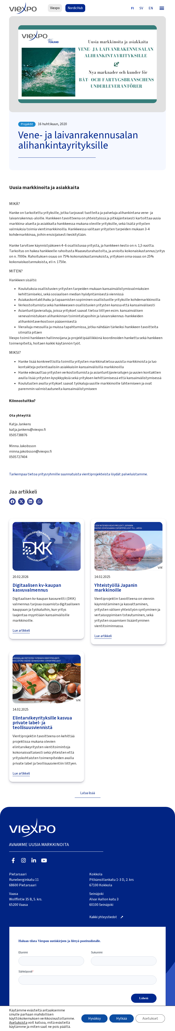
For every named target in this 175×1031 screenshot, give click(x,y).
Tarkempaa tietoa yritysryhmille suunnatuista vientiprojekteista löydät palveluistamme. (78, 474)
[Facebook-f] (13, 860)
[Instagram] (23, 860)
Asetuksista (18, 1023)
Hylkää (121, 1018)
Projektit (27, 124)
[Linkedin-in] (34, 860)
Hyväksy (94, 1018)
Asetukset (150, 1018)
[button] (161, 8)
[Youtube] (44, 860)
